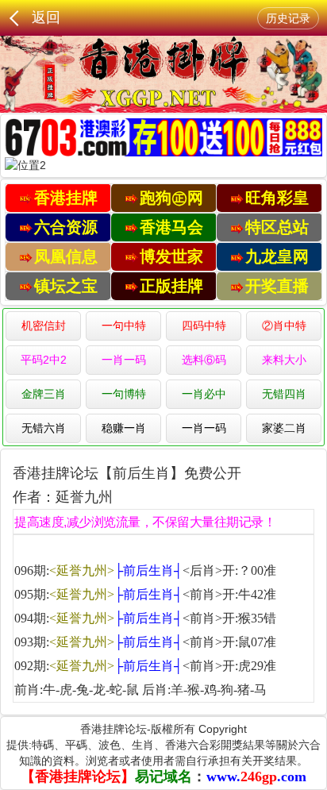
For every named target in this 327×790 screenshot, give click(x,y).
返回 (46, 17)
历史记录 (288, 18)
